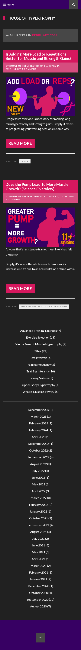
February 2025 (38, 423)
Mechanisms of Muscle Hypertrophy (44, 306)
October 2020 (38, 592)
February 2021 (38, 572)
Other (25, 161)
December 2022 (38, 443)
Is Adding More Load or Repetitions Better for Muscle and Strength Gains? (38, 56)
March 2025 (39, 416)
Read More (20, 143)
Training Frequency (38, 364)
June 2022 (38, 477)
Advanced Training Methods (38, 330)
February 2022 (38, 504)
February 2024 (38, 430)
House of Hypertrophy (31, 18)
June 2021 (38, 545)
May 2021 (38, 552)
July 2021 (38, 538)
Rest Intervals (38, 357)
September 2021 (38, 525)
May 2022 (38, 484)
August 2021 (38, 531)
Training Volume (38, 378)
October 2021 (38, 518)
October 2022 (38, 450)
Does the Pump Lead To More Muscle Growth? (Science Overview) (37, 186)
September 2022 (38, 457)
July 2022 (38, 470)
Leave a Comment (25, 69)
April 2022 (38, 491)
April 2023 (38, 437)
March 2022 (39, 498)
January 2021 (38, 579)
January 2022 (38, 511)
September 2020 (37, 599)
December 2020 (38, 586)
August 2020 (38, 606)
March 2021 (39, 565)
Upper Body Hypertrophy (38, 385)
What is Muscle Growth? (38, 391)
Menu (10, 4)
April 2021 (38, 559)
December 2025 (38, 409)
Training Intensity (37, 371)
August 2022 (38, 464)
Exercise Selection (37, 337)
